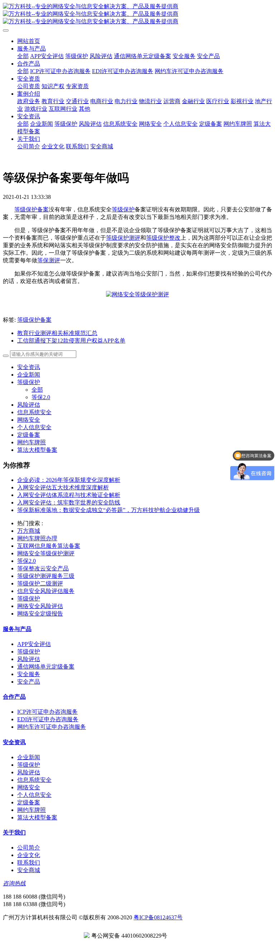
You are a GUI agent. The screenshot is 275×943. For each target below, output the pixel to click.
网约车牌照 (31, 442)
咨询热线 (14, 883)
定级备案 (28, 435)
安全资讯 (28, 367)
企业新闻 (28, 375)
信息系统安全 (34, 412)
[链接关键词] (137, 294)
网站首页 (28, 41)
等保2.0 (41, 397)
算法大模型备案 (37, 450)
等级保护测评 (123, 238)
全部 (23, 56)
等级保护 (123, 209)
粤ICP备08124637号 (158, 917)
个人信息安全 (34, 427)
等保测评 (48, 260)
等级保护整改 (163, 238)
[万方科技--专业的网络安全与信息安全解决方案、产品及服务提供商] (137, 14)
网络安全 (28, 420)
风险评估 (28, 405)
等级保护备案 (31, 209)
